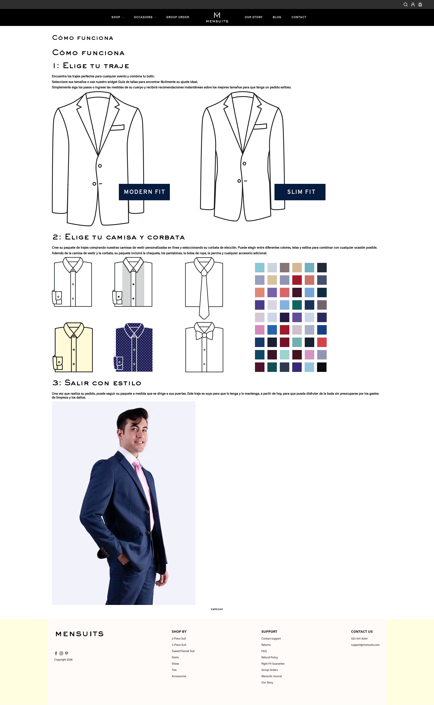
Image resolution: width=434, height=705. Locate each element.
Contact (299, 17)
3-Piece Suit (179, 645)
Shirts (175, 657)
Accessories (179, 676)
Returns (266, 645)
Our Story (254, 17)
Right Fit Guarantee (272, 664)
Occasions (143, 17)
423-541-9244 (359, 639)
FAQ (264, 651)
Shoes (175, 664)
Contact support (271, 639)
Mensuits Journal (271, 676)
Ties (174, 670)
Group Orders (269, 670)
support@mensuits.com (365, 645)
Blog (277, 17)
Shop (116, 17)
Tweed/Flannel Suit (183, 651)
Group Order (177, 17)
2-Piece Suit (179, 639)
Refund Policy (269, 657)
